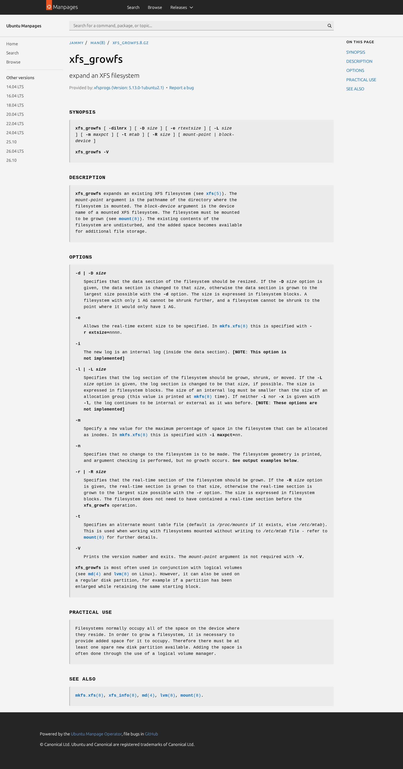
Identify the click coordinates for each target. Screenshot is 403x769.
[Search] (329, 26)
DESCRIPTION (359, 61)
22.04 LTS (15, 123)
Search (133, 7)
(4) (94, 574)
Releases (178, 7)
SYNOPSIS (355, 51)
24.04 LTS (15, 132)
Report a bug (181, 87)
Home (12, 43)
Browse (155, 7)
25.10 (11, 141)
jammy (76, 42)
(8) (129, 219)
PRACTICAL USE (361, 79)
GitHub (151, 733)
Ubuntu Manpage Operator (96, 733)
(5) (214, 193)
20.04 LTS (15, 114)
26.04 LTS (15, 150)
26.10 (11, 160)
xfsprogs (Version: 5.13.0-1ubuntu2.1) (129, 87)
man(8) (97, 42)
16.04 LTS (15, 95)
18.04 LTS (15, 104)
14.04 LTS (15, 86)
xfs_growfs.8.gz (131, 42)
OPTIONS (355, 70)
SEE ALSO (355, 88)
